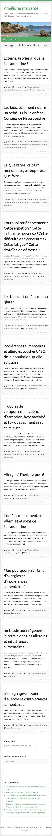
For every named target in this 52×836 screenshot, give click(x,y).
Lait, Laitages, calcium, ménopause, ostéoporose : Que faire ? (25, 170)
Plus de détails (41, 93)
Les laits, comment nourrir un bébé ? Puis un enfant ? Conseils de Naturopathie (25, 113)
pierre (8, 87)
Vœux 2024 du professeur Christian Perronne (22, 792)
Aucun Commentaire (38, 90)
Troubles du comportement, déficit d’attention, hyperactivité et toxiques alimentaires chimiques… (24, 417)
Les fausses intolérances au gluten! (26, 299)
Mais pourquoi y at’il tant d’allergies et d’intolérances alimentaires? (24, 578)
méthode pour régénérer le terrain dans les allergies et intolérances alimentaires (25, 638)
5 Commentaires (29, 553)
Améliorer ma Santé (21, 8)
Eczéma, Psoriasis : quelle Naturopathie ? (24, 61)
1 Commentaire (11, 676)
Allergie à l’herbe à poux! (24, 474)
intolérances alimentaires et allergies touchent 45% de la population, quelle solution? (25, 354)
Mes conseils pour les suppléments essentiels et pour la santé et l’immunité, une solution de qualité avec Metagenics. (26, 798)
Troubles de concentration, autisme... (24, 276)
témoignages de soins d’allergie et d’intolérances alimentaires (25, 699)
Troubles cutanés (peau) (20, 90)
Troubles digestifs (35, 145)
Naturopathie (24, 145)
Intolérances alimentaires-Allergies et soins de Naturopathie (25, 521)
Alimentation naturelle (34, 142)
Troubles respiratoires (19, 147)
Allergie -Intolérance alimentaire (36, 610)
